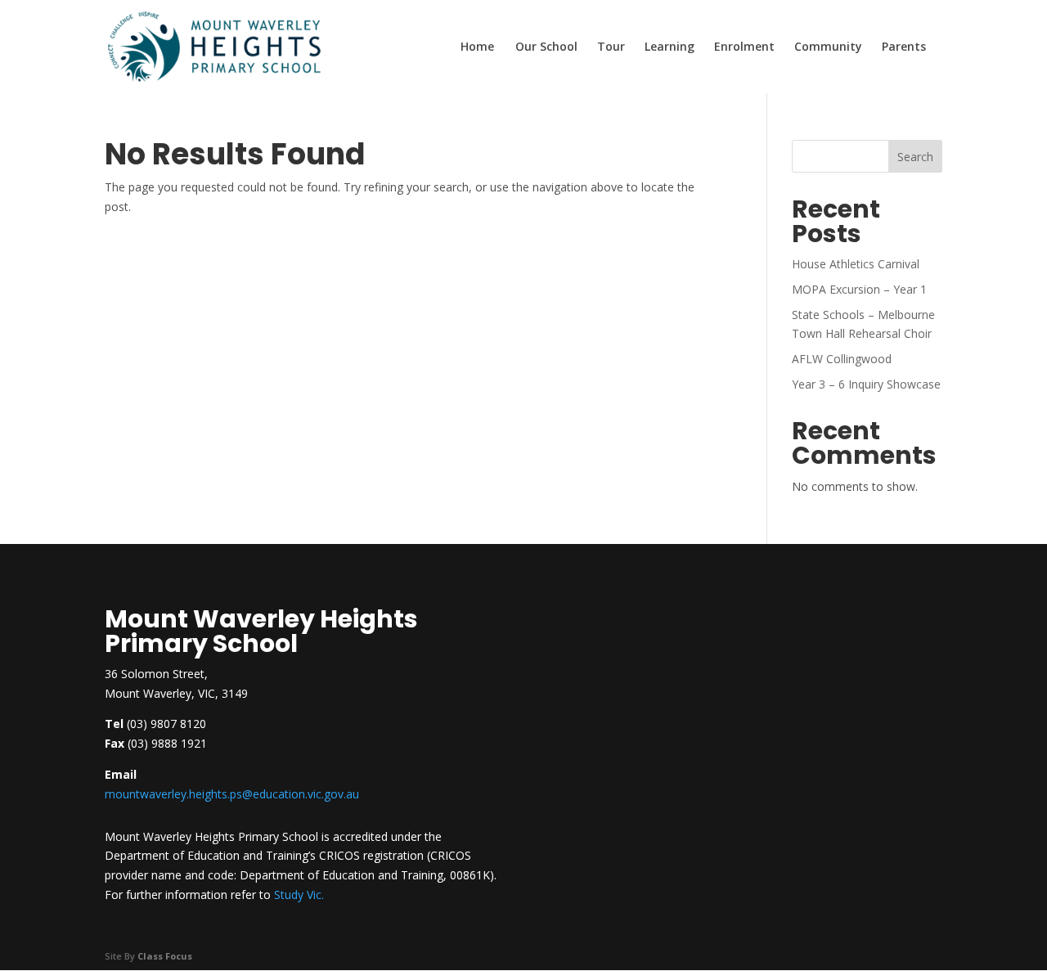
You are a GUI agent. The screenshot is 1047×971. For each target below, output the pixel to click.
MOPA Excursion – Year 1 (859, 289)
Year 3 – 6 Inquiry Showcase (866, 384)
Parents (904, 47)
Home (477, 47)
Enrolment (744, 47)
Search (915, 156)
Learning (669, 47)
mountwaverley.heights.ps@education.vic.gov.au (232, 794)
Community (828, 47)
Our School (546, 47)
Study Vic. (299, 894)
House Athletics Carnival (855, 264)
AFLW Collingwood (842, 358)
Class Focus (164, 956)
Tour (611, 47)
